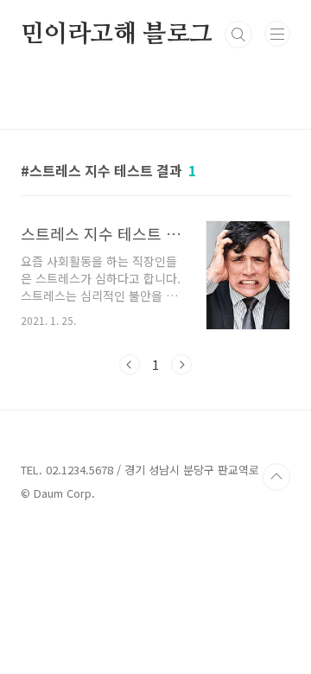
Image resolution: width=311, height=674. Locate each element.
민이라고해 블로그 (117, 34)
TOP (276, 477)
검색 (238, 35)
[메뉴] (277, 34)
